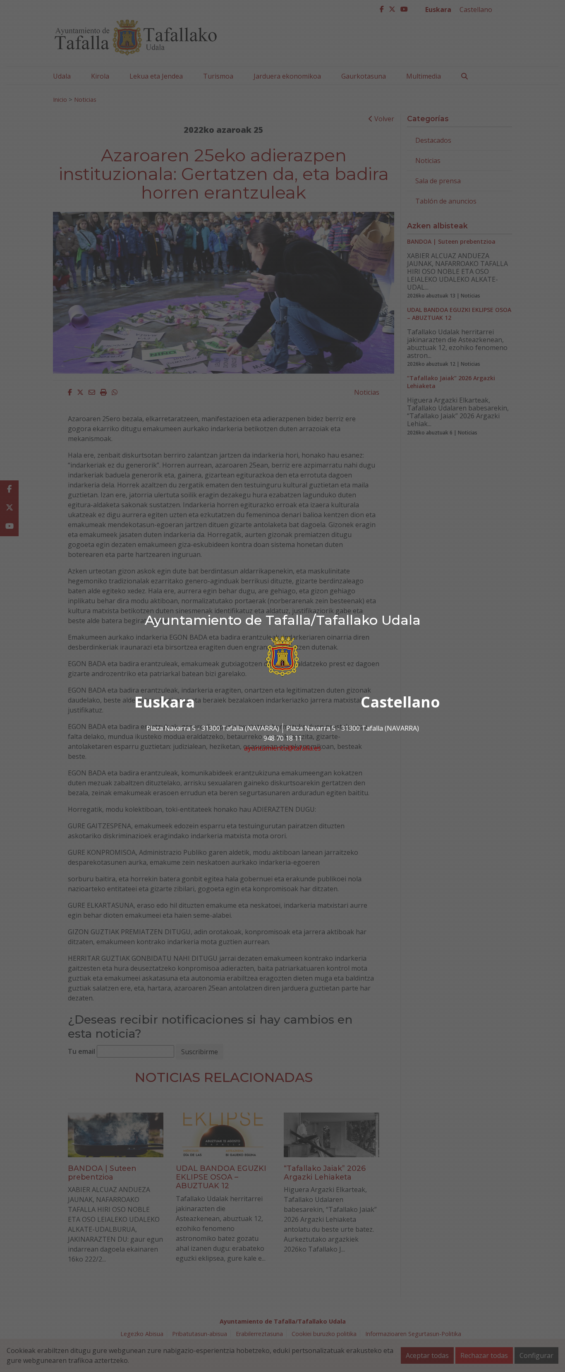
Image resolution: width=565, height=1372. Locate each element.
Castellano (400, 702)
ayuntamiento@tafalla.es (282, 748)
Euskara (164, 702)
